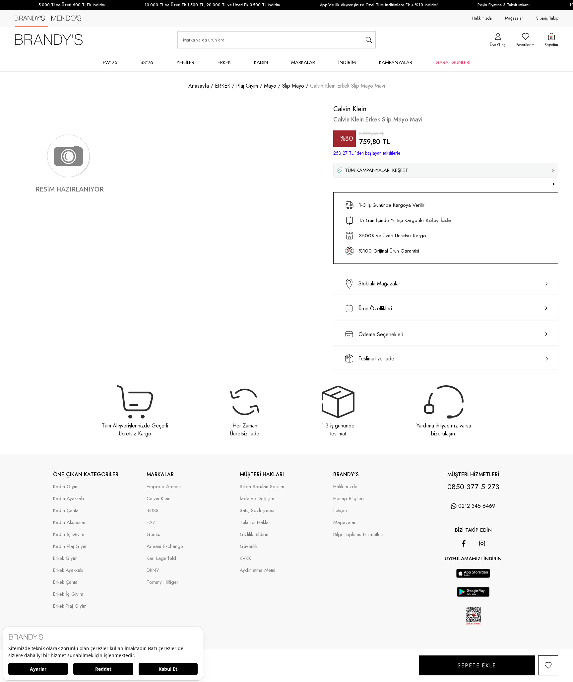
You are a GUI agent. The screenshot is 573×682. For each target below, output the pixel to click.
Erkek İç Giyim (68, 594)
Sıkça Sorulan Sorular (262, 486)
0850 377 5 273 (473, 486)
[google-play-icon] (473, 595)
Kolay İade (438, 220)
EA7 (151, 522)
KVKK (245, 558)
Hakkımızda (482, 18)
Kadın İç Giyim (68, 534)
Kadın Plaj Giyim (70, 546)
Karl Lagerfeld (161, 558)
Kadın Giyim (66, 486)
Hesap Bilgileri (348, 498)
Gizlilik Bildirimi (255, 534)
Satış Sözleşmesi (257, 510)
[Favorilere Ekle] (548, 665)
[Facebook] (464, 543)
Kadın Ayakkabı (69, 498)
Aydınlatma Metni (257, 570)
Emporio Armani (164, 486)
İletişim (340, 510)
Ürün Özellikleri (375, 308)
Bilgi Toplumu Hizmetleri (358, 534)
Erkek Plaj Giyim (70, 606)
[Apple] (464, 565)
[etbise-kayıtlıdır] (473, 629)
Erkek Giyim (65, 558)
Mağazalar (514, 18)
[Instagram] (482, 543)
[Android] (482, 565)
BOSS (153, 510)
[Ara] (368, 40)
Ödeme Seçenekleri (380, 334)
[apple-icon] (473, 576)
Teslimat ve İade (376, 358)
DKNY (153, 570)
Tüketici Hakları (256, 522)
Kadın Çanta (66, 510)
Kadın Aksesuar (69, 522)
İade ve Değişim (257, 498)
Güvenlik (248, 546)
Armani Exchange (165, 546)
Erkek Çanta (65, 582)
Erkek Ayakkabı (69, 570)
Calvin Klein (158, 498)
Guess (153, 534)
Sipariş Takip (547, 18)
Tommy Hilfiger (162, 582)
